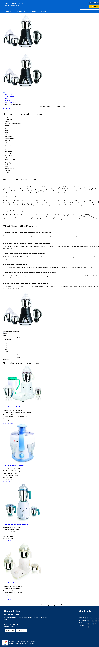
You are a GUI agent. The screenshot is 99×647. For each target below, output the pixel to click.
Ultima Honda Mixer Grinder (12, 583)
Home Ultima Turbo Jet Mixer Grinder (15, 524)
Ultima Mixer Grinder (10, 102)
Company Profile (20, 11)
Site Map (81, 625)
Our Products (33, 11)
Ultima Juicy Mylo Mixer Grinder (13, 465)
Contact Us (44, 11)
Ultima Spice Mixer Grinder (12, 407)
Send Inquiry (8, 94)
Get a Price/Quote (8, 109)
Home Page (8, 11)
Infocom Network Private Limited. (28, 643)
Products (7, 100)
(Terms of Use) (32, 641)
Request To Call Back (9, 96)
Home (6, 98)
